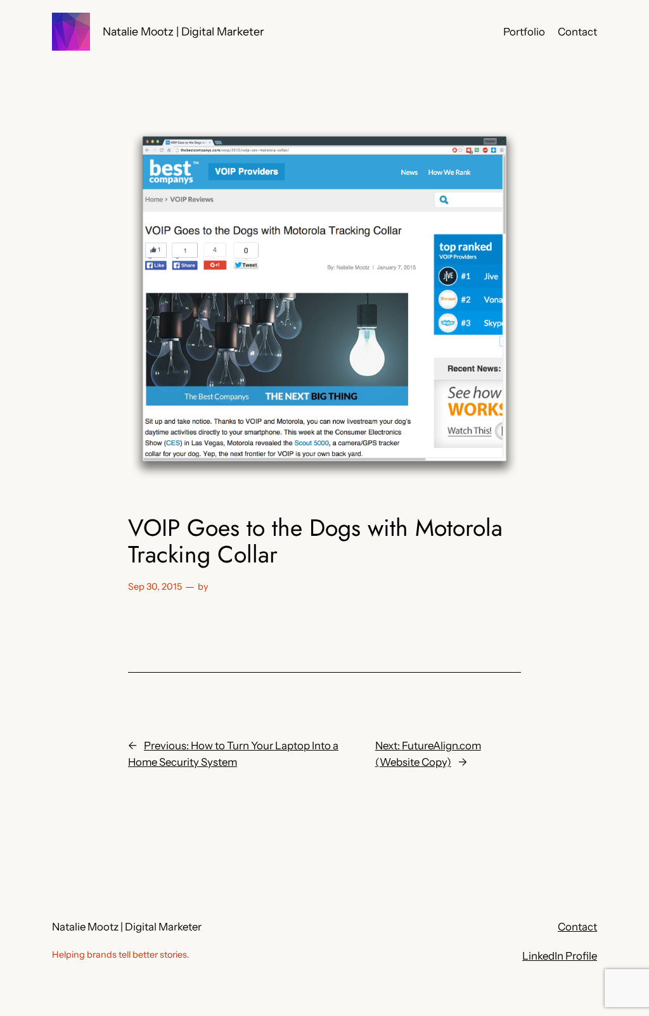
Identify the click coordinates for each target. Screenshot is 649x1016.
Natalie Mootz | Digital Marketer (183, 31)
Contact (577, 926)
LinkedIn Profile (559, 955)
